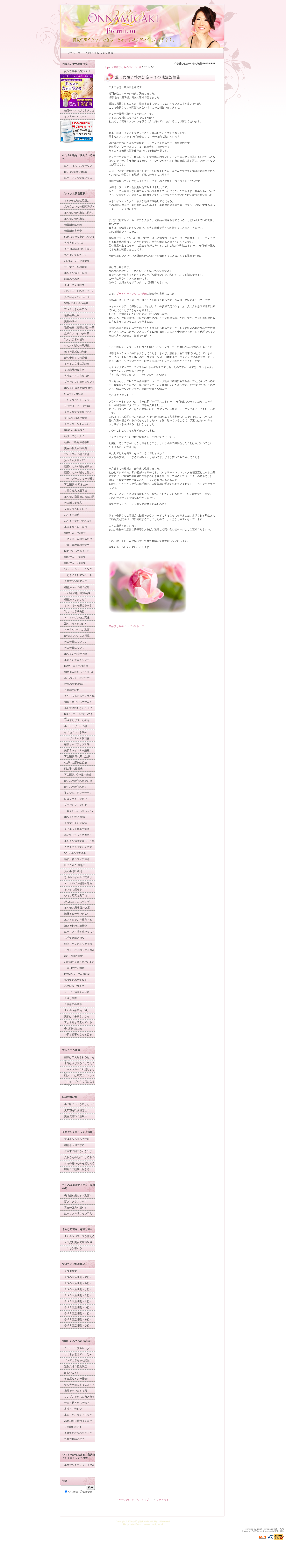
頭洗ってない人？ (74, 436)
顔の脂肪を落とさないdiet (79, 961)
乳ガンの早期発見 (74, 611)
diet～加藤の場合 (73, 955)
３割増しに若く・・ (75, 1426)
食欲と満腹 (70, 998)
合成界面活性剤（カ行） (78, 1283)
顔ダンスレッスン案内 (99, 53)
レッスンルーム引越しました (79, 1071)
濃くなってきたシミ (75, 623)
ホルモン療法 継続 (74, 816)
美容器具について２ (75, 641)
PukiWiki (255, 1531)
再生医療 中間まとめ (76, 484)
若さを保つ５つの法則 (76, 1139)
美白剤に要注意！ (74, 502)
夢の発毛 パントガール (77, 297)
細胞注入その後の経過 (76, 587)
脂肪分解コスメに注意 (76, 859)
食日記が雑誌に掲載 (75, 418)
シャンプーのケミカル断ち (79, 478)
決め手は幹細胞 (73, 871)
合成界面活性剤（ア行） (78, 1277)
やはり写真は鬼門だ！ (76, 895)
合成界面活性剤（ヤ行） (78, 1319)
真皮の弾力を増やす (75, 1207)
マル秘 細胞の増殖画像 (77, 593)
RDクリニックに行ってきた (78, 716)
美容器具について (74, 647)
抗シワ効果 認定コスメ (77, 71)
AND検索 (73, 1492)
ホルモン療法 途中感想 (77, 907)
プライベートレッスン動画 (131, 293)
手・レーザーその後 (75, 726)
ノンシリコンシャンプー (78, 399)
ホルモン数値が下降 (75, 653)
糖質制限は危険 (73, 224)
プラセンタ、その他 (75, 804)
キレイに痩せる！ (74, 889)
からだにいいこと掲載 (76, 635)
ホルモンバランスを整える (79, 1236)
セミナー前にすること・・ (79, 1384)
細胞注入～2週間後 (75, 563)
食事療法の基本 (73, 1004)
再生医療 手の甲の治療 (77, 756)
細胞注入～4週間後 (75, 532)
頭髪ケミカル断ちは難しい (79, 472)
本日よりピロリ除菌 (75, 526)
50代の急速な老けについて (79, 236)
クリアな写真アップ (75, 581)
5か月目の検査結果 (75, 853)
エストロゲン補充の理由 (78, 883)
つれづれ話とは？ (74, 1439)
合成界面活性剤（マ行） (78, 1313)
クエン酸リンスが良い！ (78, 424)
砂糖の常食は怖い (74, 683)
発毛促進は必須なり (75, 937)
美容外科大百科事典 (75, 448)
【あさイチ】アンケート (78, 575)
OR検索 (87, 1492)
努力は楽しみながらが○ (77, 901)
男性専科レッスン (74, 242)
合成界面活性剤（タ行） (78, 1295)
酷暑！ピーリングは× (76, 913)
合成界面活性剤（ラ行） (78, 1325)
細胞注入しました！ (75, 599)
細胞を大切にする (74, 1145)
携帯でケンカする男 (75, 1390)
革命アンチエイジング (76, 659)
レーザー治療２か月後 (76, 992)
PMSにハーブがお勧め (77, 974)
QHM (282, 1531)
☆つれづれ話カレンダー (78, 1348)
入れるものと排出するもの (79, 1157)
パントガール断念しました (79, 291)
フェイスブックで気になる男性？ (79, 1083)
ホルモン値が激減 (74, 218)
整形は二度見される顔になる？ (79, 1059)
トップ (145, 1499)
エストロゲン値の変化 (76, 617)
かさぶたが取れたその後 (78, 780)
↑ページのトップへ (128, 1499)
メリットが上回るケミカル (79, 949)
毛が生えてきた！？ (75, 254)
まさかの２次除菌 (74, 285)
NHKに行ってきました (77, 551)
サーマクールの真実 (75, 267)
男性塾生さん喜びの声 (76, 375)
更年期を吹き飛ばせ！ (76, 1110)
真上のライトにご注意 (76, 677)
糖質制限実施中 (73, 230)
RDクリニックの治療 (76, 665)
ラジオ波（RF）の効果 (77, 406)
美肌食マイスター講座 (76, 750)
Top (106, 67)
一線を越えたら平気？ (76, 1402)
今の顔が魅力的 (73, 1028)
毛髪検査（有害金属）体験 (79, 327)
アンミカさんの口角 (75, 309)
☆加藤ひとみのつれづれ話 (126, 67)
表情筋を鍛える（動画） (78, 1195)
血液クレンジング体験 (76, 333)
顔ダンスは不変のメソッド (79, 1075)
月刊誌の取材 (71, 690)
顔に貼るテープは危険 (76, 260)
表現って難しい (73, 1408)
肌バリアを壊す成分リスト (79, 177)
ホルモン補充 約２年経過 (78, 387)
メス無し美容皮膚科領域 (78, 1242)
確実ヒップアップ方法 (76, 744)
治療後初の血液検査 (75, 925)
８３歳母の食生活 (74, 369)
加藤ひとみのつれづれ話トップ (126, 626)
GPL (276, 1531)
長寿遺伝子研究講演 (75, 822)
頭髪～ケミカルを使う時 (78, 943)
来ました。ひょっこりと (78, 1414)
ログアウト (162, 1499)
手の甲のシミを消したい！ (79, 1104)
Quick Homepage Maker (268, 1529)
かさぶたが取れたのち (76, 720)
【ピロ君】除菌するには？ (79, 538)
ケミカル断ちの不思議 (76, 345)
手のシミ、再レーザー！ (78, 792)
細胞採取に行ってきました (79, 671)
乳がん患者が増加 (74, 339)
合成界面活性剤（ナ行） (78, 1301)
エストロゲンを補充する (78, 919)
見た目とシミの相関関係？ (79, 206)
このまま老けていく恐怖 (78, 847)
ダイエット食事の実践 (76, 829)
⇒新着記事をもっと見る (78, 1034)
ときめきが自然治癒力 (76, 200)
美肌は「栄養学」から (76, 1016)
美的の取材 (70, 321)
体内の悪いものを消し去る (79, 1163)
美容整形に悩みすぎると (78, 1432)
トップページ (72, 53)
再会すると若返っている (78, 1022)
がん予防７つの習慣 (75, 357)
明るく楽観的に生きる (76, 1169)
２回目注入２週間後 (75, 490)
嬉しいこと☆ (71, 1372)
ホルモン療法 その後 (76, 1010)
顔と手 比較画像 (73, 768)
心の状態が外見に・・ (76, 986)
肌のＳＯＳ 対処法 (74, 865)
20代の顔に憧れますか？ (78, 1420)
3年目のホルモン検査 (76, 303)
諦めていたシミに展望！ (78, 835)
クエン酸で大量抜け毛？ (78, 412)
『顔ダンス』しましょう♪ (78, 810)
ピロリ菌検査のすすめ (76, 545)
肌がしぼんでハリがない (78, 165)
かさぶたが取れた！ (75, 786)
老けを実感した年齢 (75, 351)
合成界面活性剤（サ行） (78, 1289)
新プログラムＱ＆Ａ (75, 1201)
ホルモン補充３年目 (75, 273)
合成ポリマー (71, 1271)
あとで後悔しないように (78, 708)
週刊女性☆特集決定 (75, 1366)
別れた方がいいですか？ (78, 702)
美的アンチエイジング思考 (79, 1465)
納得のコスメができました (79, 110)
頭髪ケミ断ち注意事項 (76, 442)
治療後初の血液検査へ (76, 980)
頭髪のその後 (71, 279)
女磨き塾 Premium (142, 1521)
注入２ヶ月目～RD (74, 460)
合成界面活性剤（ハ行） (78, 1307)
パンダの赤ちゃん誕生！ (78, 1360)
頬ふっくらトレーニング (78, 569)
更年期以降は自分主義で (78, 248)
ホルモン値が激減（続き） (79, 212)
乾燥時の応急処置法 (75, 762)
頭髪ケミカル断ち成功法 (78, 466)
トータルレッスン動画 (76, 629)
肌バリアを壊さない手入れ (79, 1213)
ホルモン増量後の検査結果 (79, 496)
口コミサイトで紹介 (75, 798)
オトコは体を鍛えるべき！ (79, 605)
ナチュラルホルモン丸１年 (79, 696)
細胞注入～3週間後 (75, 557)
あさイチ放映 (71, 514)
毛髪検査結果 (71, 315)
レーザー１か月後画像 (76, 738)
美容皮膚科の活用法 (75, 1116)
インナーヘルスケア (75, 116)
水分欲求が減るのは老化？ (79, 1063)
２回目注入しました (75, 508)
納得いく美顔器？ (74, 430)
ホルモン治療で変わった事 (79, 841)
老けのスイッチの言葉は (78, 877)
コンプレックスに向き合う (79, 1396)
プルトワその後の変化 (76, 454)
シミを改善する (73, 1248)
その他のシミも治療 (75, 732)
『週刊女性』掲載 (74, 968)
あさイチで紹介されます (78, 520)
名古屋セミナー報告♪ (76, 1378)
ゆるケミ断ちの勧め (75, 171)
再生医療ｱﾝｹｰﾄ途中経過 (77, 774)
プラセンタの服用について (79, 381)
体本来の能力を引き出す (78, 1151)
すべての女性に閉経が (76, 363)
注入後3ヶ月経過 (73, 393)
